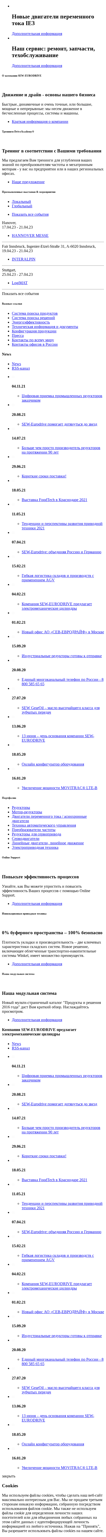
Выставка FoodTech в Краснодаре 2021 (54, 500)
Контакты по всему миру (33, 340)
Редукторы (21, 807)
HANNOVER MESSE (30, 235)
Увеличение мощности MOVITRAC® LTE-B (59, 788)
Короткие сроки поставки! (44, 476)
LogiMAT (20, 283)
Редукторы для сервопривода (36, 834)
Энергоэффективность (31, 322)
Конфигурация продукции (34, 331)
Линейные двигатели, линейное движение (48, 843)
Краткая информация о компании (40, 121)
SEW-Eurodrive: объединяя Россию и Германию (61, 552)
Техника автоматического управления (44, 825)
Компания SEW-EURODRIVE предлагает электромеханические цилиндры (57, 606)
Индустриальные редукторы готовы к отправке (62, 656)
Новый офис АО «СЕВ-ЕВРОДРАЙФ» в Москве (63, 632)
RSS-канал (21, 368)
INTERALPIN (23, 259)
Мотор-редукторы (27, 812)
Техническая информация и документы (45, 327)
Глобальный (22, 206)
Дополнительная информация (37, 34)
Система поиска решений (33, 318)
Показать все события (30, 214)
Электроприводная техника (35, 847)
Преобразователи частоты (33, 830)
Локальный (21, 201)
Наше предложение (28, 182)
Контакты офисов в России (35, 344)
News (16, 364)
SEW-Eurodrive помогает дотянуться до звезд (59, 424)
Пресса (18, 335)
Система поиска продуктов (35, 313)
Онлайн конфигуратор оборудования (53, 764)
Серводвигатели (25, 838)
